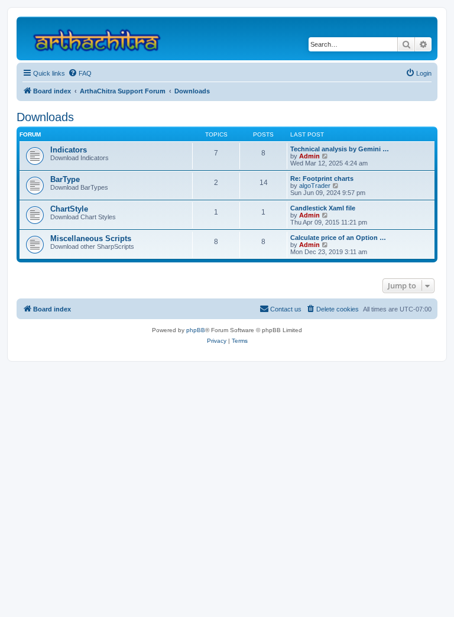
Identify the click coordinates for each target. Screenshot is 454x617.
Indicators (68, 149)
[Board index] (102, 38)
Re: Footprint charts (322, 178)
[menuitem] (80, 73)
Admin (309, 156)
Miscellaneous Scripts (90, 238)
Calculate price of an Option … (338, 237)
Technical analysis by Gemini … (339, 148)
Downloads (45, 117)
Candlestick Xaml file (322, 208)
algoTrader (314, 185)
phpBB (195, 330)
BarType (65, 179)
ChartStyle (69, 208)
